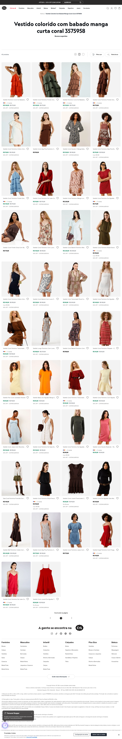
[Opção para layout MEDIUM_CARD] (79, 54)
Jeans (78, 8)
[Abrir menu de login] (111, 8)
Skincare (114, 654)
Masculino (30, 8)
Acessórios (115, 661)
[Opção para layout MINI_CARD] (75, 54)
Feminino (21, 8)
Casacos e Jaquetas (95, 654)
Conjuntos (46, 650)
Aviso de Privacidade (31, 737)
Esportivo (71, 8)
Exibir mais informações (59, 676)
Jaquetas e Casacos (26, 665)
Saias (3, 657)
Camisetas (23, 646)
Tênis (66, 661)
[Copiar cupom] (80, 2)
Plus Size (93, 642)
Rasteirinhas (69, 654)
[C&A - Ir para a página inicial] (4, 8)
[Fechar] (119, 735)
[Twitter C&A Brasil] (65, 633)
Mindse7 (53, 8)
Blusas (4, 646)
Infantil (39, 8)
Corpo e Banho (116, 657)
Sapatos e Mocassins (71, 650)
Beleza (46, 8)
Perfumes (114, 646)
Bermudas (23, 654)
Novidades (86, 8)
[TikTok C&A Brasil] (56, 633)
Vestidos (4, 654)
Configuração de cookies (81, 734)
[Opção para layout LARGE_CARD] (83, 54)
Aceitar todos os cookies (99, 734)
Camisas (23, 650)
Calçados (62, 8)
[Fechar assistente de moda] (31, 713)
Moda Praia (5, 665)
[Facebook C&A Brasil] (70, 633)
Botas (67, 646)
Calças (4, 650)
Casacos (4, 661)
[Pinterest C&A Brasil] (61, 633)
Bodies (45, 646)
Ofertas (12, 8)
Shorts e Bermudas (49, 657)
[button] (108, 8)
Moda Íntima (5, 669)
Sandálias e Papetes (71, 657)
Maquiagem (115, 650)
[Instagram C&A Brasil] (52, 633)
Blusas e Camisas (94, 650)
